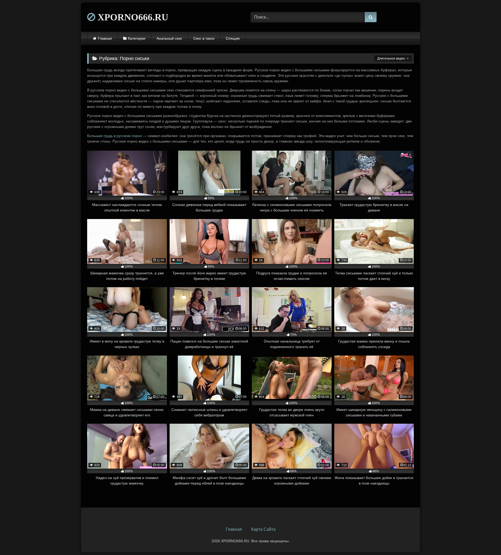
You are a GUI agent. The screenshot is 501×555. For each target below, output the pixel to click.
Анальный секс (169, 38)
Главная (105, 38)
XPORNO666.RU (131, 17)
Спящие (233, 38)
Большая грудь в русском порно (114, 136)
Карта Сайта (263, 529)
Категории (136, 38)
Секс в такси (203, 38)
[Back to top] (485, 539)
